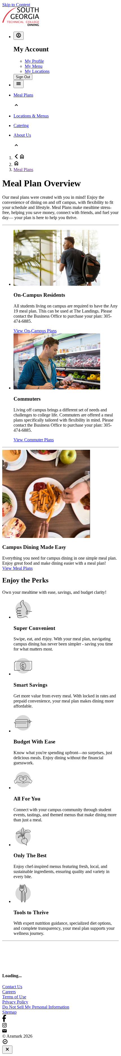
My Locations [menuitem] (37, 71)
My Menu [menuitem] (33, 66)
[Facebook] (60, 1019)
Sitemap (9, 1012)
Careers (9, 991)
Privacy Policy (15, 1002)
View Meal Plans (17, 568)
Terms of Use (14, 996)
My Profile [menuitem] (34, 61)
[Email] (60, 1031)
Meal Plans (23, 169)
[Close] (7, 1050)
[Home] (20, 24)
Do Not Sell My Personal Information (35, 1007)
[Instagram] (60, 1026)
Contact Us (12, 986)
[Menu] (19, 84)
